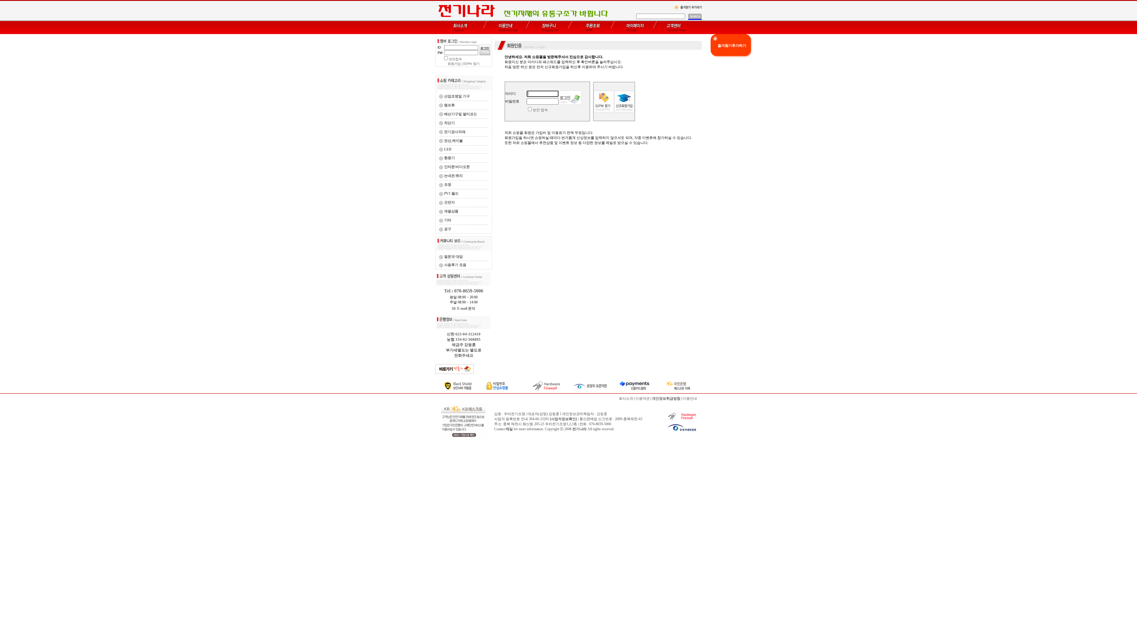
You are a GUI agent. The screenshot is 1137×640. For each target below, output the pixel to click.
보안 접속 (540, 110)
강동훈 (602, 414)
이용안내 (690, 398)
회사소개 (626, 398)
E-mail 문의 (465, 308)
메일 (509, 429)
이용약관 (642, 398)
